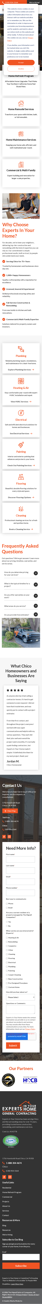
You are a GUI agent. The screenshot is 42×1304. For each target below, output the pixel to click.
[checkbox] (20, 905)
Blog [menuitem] (4, 1225)
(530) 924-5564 (11, 2)
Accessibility (7, 1297)
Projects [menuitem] (5, 1201)
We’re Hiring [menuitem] (7, 1234)
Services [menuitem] (5, 1211)
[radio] (20, 922)
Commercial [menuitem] (7, 1197)
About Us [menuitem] (6, 1206)
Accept (21, 62)
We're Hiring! (34, 2)
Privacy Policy (30, 1029)
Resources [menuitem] (6, 1230)
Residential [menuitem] (6, 1187)
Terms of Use (33, 1295)
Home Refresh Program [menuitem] (11, 1192)
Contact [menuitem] (5, 1215)
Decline (21, 69)
